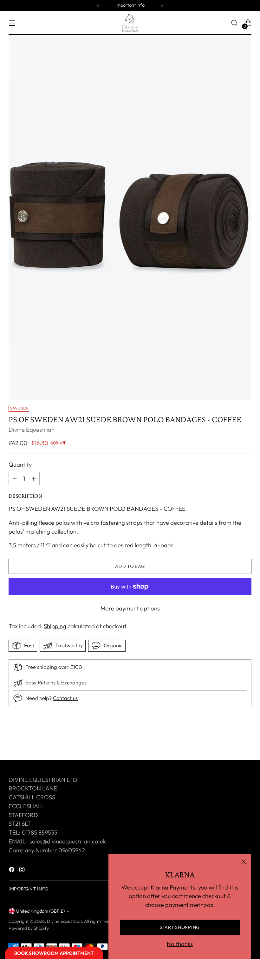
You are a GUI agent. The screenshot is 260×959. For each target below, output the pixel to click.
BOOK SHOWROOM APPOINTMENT (54, 953)
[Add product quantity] (14, 478)
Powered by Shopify (29, 928)
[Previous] (98, 5)
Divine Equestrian (32, 429)
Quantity (20, 464)
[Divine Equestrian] (130, 22)
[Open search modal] (234, 23)
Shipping (55, 626)
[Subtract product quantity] (33, 478)
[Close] (244, 862)
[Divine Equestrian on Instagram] (22, 870)
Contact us (65, 698)
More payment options (130, 608)
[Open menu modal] (11, 23)
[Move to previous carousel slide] (231, 738)
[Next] (162, 5)
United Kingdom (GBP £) (40, 911)
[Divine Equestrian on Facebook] (12, 870)
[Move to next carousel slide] (246, 738)
